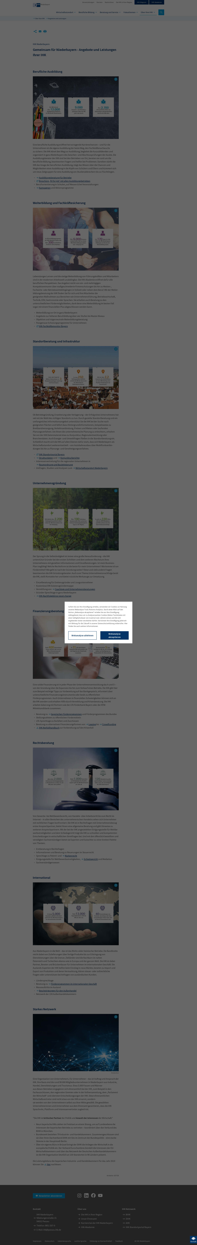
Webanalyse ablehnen (82, 635)
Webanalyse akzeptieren (114, 635)
